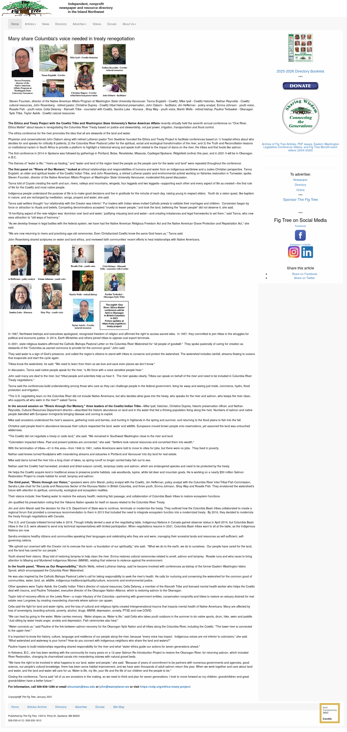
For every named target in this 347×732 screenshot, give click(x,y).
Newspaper (300, 180)
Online (300, 190)
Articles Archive (37, 707)
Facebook (300, 225)
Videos (97, 24)
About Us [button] (128, 24)
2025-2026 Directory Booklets (300, 71)
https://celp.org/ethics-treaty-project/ (165, 686)
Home (16, 24)
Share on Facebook (304, 274)
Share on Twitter (304, 278)
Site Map (118, 707)
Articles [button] (29, 24)
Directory (61, 24)
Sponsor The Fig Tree (300, 199)
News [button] (45, 24)
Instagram (295, 244)
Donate (111, 24)
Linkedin (306, 244)
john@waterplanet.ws (114, 686)
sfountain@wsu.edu (81, 686)
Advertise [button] (79, 24)
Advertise (81, 707)
